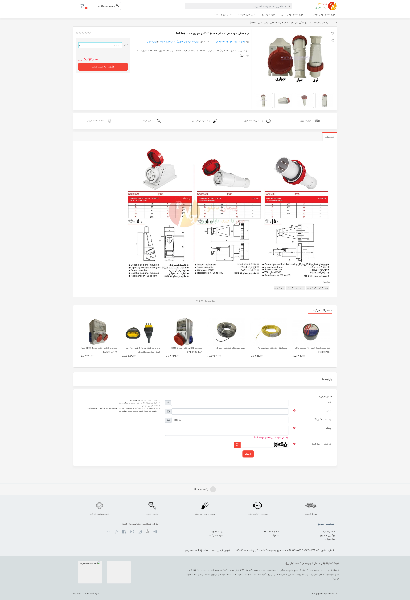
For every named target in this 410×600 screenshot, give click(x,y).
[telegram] (155, 531)
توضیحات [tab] (329, 137)
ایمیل (328, 411)
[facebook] (124, 531)
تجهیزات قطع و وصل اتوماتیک (323, 14)
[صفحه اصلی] (336, 22)
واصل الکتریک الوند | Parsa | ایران (230, 41)
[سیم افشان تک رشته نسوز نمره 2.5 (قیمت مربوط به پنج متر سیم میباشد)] (268, 332)
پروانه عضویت (216, 531)
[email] (108, 531)
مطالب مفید (329, 531)
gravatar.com (116, 408)
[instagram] (139, 531)
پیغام (328, 428)
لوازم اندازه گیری (268, 14)
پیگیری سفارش (327, 535)
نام (329, 402)
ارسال (248, 454)
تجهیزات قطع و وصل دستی (292, 14)
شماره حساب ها (271, 531)
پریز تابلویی (152, 41)
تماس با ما (330, 539)
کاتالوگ (275, 535)
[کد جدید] (237, 445)
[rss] (116, 531)
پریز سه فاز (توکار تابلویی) (188, 41)
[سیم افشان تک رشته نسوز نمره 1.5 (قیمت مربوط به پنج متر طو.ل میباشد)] (226, 332)
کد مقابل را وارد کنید (321, 444)
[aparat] (147, 531)
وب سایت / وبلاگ (322, 419)
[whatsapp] (132, 531)
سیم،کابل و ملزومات (246, 14)
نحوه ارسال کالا (216, 535)
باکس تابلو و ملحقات (223, 14)
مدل (126, 44)
